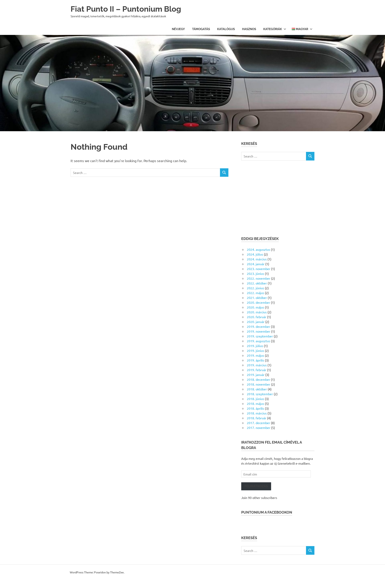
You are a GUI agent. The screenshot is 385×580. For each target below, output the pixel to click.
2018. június (255, 399)
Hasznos (249, 29)
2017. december (258, 423)
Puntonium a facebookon (266, 512)
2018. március (257, 413)
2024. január (255, 264)
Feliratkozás (256, 486)
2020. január (255, 322)
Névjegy (178, 29)
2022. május (255, 293)
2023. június (255, 273)
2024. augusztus (258, 249)
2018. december (258, 379)
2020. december (258, 302)
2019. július (255, 346)
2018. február (256, 418)
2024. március (257, 259)
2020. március (257, 312)
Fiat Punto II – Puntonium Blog (126, 8)
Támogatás (201, 29)
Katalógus (226, 29)
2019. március (257, 365)
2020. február (256, 317)
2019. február (256, 370)
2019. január (255, 375)
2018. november (258, 384)
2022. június (255, 288)
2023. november (258, 269)
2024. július (255, 254)
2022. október (257, 283)
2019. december (258, 326)
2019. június (255, 350)
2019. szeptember (260, 336)
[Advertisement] (277, 198)
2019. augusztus (258, 341)
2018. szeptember (260, 394)
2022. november (258, 278)
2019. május (255, 355)
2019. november (258, 331)
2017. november (258, 428)
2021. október (257, 298)
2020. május (255, 307)
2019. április (255, 360)
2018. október (257, 389)
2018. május (255, 403)
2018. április (255, 408)
